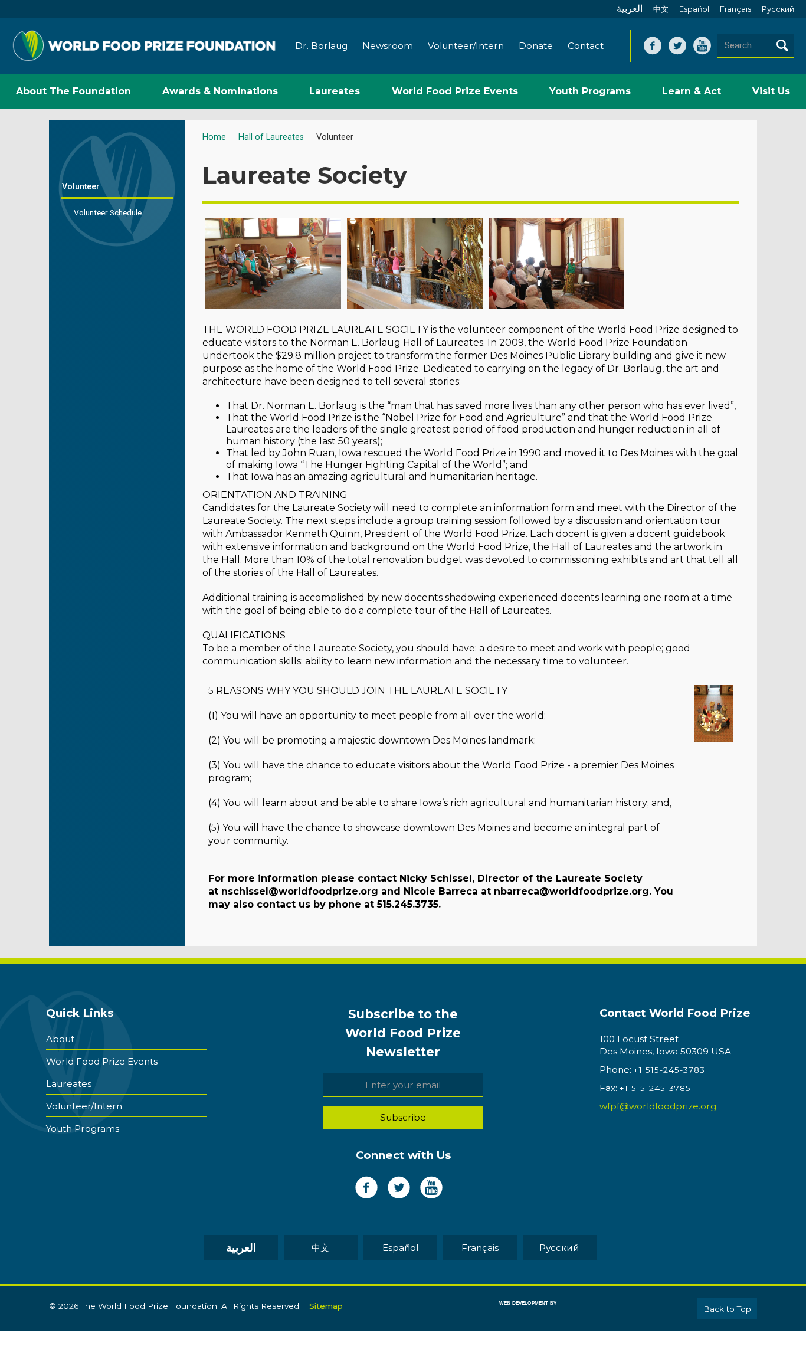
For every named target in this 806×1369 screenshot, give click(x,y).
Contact (586, 45)
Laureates (68, 1083)
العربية (630, 9)
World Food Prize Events (102, 1061)
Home (214, 137)
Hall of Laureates (271, 137)
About (60, 1038)
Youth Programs (82, 1128)
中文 (661, 9)
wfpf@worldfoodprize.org (657, 1106)
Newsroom (387, 45)
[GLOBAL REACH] (519, 1311)
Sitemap (326, 1306)
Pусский (778, 9)
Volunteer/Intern (466, 45)
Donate (536, 45)
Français (735, 9)
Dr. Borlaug (321, 45)
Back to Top (727, 1309)
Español (694, 9)
